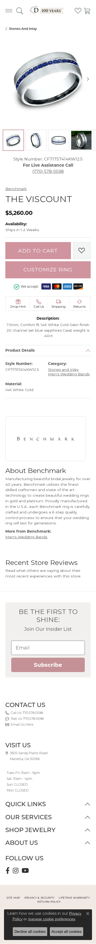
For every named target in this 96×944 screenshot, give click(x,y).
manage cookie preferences (51, 919)
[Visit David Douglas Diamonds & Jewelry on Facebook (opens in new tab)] (7, 870)
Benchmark (16, 189)
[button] (19, 10)
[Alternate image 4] (81, 140)
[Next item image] (88, 79)
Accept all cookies (66, 931)
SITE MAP (13, 897)
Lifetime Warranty (74, 897)
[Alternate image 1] (13, 140)
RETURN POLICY (49, 901)
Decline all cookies (30, 931)
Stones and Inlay (23, 29)
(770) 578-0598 (48, 171)
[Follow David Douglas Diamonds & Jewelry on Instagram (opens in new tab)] (16, 870)
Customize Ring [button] (48, 270)
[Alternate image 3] (58, 140)
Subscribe (48, 665)
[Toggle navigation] (9, 11)
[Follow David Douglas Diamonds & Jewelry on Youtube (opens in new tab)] (25, 870)
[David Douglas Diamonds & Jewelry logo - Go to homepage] (48, 10)
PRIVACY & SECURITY (40, 897)
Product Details (20, 350)
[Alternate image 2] (36, 140)
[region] (48, 79)
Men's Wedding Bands (69, 374)
